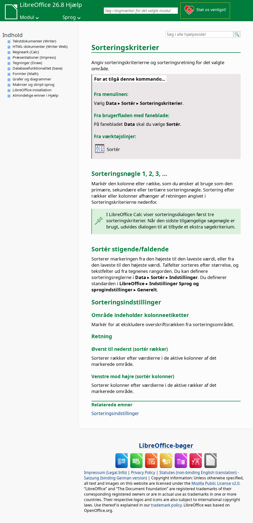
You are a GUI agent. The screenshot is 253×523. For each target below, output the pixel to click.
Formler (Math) (26, 73)
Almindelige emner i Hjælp (35, 95)
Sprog (69, 17)
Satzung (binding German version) (115, 478)
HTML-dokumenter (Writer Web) (40, 46)
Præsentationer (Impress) (34, 57)
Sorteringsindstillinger (115, 413)
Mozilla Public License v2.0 (215, 483)
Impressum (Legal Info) (105, 472)
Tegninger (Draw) (27, 62)
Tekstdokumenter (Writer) (34, 40)
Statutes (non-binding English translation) (198, 472)
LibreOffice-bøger (166, 445)
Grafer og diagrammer (32, 78)
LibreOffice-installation (32, 89)
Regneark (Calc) (26, 51)
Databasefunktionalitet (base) (38, 68)
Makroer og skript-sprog (33, 84)
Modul (27, 17)
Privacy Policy (143, 472)
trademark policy (166, 505)
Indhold (12, 34)
